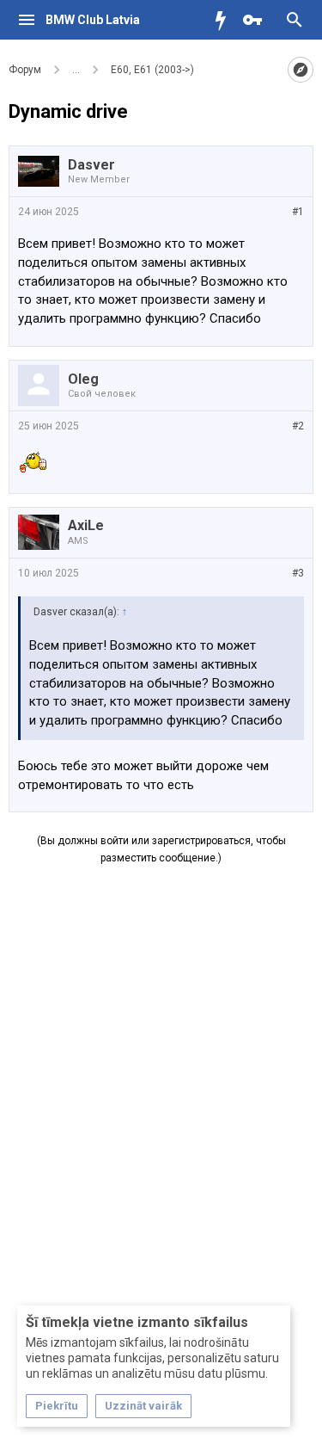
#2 (298, 426)
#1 (298, 212)
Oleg (83, 379)
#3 (298, 573)
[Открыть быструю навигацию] (300, 70)
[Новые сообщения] (225, 20)
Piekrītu (56, 1405)
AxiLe (86, 525)
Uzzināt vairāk (143, 1405)
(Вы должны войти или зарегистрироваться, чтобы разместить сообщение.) (161, 849)
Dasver (91, 165)
